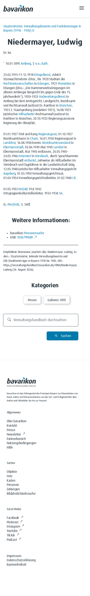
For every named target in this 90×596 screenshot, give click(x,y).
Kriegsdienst (42, 74)
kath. (45, 63)
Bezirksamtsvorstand (56, 142)
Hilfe (10, 447)
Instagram (13, 526)
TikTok (11, 535)
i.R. (74, 178)
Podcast (12, 539)
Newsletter (14, 434)
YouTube (12, 531)
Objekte (12, 471)
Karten (11, 480)
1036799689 (25, 237)
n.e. (37, 63)
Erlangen (43, 83)
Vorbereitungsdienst (52, 96)
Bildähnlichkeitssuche (21, 493)
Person (32, 300)
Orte (9, 476)
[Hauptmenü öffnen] (82, 8)
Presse (11, 430)
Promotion (65, 83)
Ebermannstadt (13, 147)
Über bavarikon (16, 421)
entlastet (30, 160)
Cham (34, 138)
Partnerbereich (16, 439)
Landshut (9, 142)
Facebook (13, 518)
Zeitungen (13, 489)
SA (61, 193)
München (65, 105)
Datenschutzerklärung (21, 560)
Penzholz (13, 204)
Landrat (59, 147)
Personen (13, 484)
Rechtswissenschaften (18, 83)
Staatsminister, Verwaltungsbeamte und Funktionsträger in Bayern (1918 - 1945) (42, 28)
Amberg (26, 63)
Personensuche (34, 233)
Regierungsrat (47, 134)
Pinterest (12, 522)
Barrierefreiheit (16, 564)
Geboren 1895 (57, 300)
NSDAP (22, 189)
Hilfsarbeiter (27, 114)
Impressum (14, 556)
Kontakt (12, 425)
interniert (24, 156)
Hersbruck (41, 156)
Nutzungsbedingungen (21, 443)
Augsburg (9, 173)
